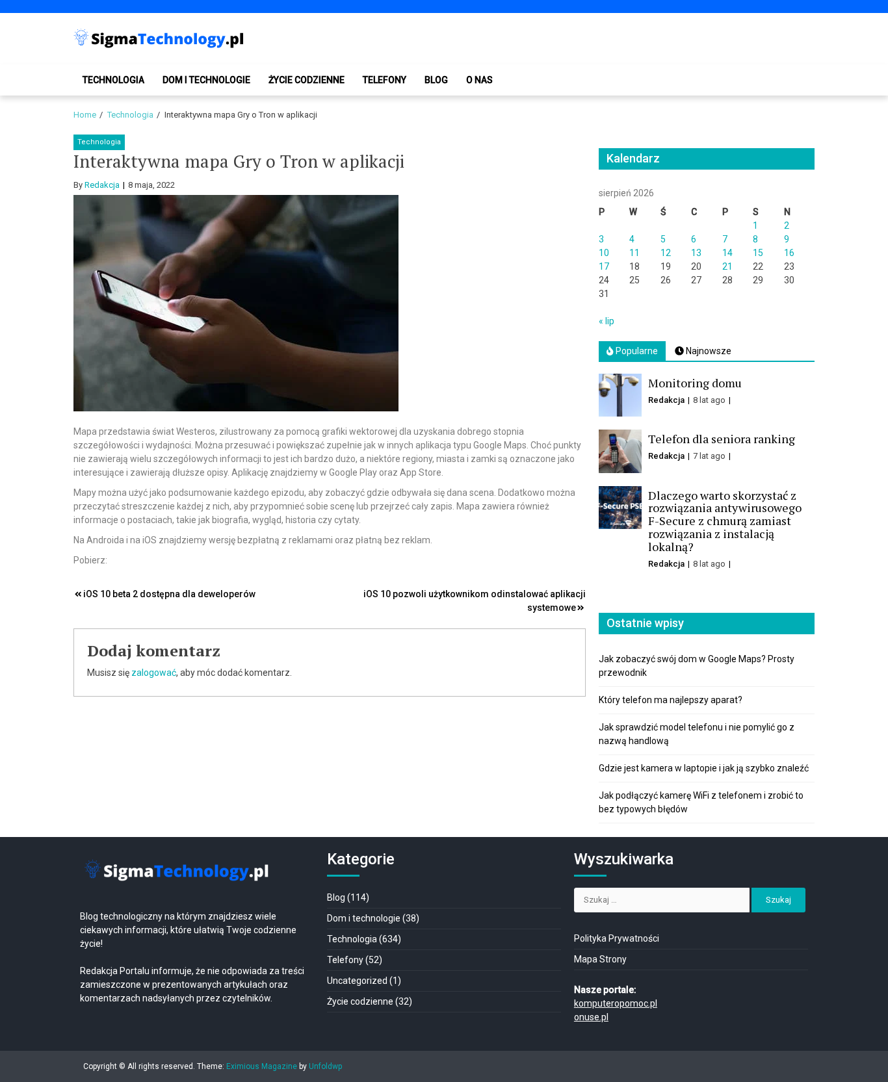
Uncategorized (357, 980)
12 (665, 253)
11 (634, 253)
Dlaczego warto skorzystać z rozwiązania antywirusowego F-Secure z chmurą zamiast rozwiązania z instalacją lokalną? (725, 520)
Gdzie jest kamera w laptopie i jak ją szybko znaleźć (704, 768)
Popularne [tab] (636, 351)
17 (604, 266)
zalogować (153, 672)
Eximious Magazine (261, 1066)
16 (789, 253)
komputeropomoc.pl (615, 1003)
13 (696, 253)
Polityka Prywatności (616, 938)
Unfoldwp (325, 1066)
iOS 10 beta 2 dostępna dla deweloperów (169, 594)
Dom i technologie (206, 80)
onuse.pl (591, 1017)
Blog (436, 80)
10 (604, 253)
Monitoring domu (695, 383)
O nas (479, 80)
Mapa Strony (600, 959)
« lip (606, 321)
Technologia (113, 80)
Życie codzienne (306, 80)
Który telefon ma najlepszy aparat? (670, 700)
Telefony (384, 80)
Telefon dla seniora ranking (721, 438)
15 (758, 253)
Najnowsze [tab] (707, 351)
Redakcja (102, 185)
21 (727, 266)
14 (727, 253)
